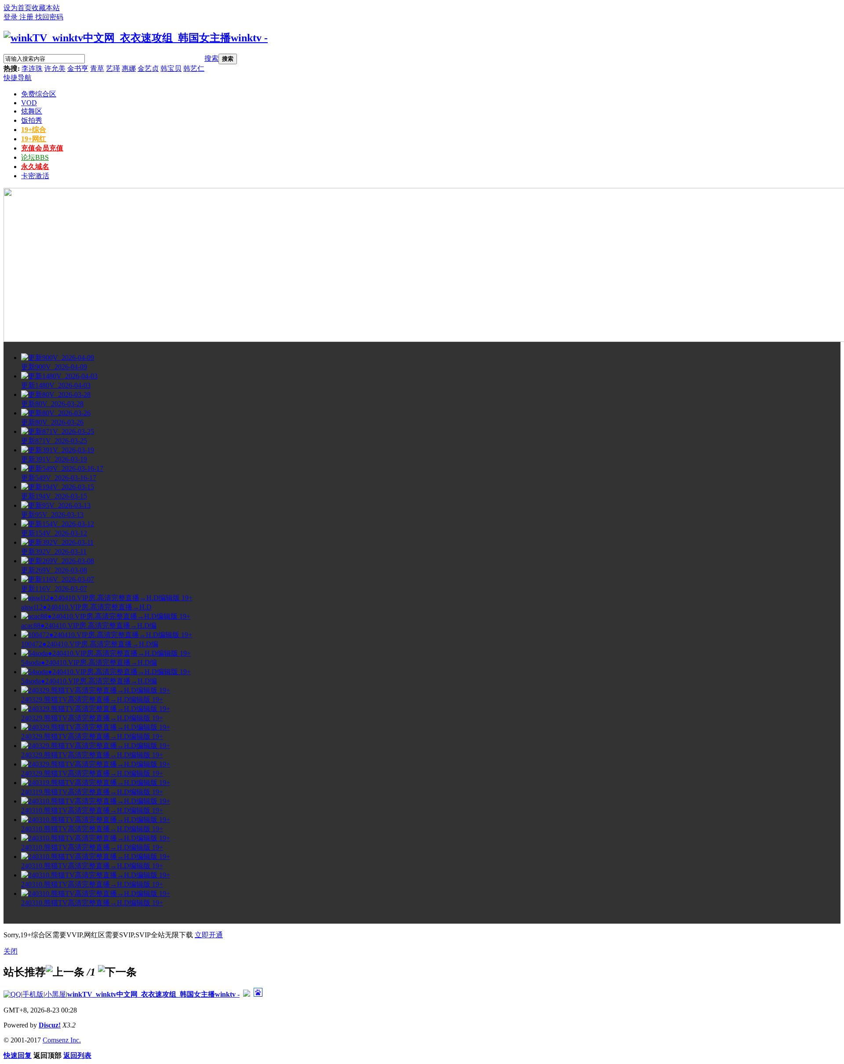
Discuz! (50, 1025)
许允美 (54, 68)
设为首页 (18, 7)
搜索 (211, 58)
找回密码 (49, 17)
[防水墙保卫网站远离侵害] (246, 994)
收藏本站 (46, 7)
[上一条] (65, 972)
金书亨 (77, 68)
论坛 (35, 157)
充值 (42, 148)
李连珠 (32, 68)
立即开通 (209, 935)
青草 (97, 68)
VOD (29, 102)
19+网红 (33, 139)
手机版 (33, 994)
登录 (11, 17)
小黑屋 (55, 994)
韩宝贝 (171, 68)
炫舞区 (31, 111)
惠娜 (129, 68)
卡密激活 (35, 176)
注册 (27, 17)
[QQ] (12, 994)
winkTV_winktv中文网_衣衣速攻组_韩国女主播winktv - (153, 994)
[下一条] (117, 972)
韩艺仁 (193, 68)
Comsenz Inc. (62, 1040)
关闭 (11, 951)
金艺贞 (148, 68)
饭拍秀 (31, 120)
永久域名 (35, 166)
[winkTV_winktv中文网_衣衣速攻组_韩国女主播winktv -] (136, 38)
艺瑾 (113, 68)
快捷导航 (18, 77)
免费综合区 (38, 94)
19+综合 (33, 129)
